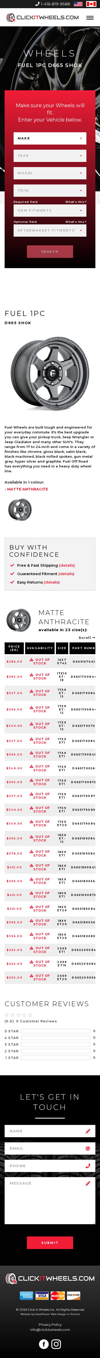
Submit (50, 1243)
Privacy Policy (50, 1324)
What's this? (76, 202)
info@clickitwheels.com (50, 1330)
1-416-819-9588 (55, 4)
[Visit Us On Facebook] (44, 1344)
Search (50, 252)
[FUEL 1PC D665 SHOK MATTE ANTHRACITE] (20, 509)
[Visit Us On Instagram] (56, 1344)
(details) (67, 565)
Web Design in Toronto (65, 1314)
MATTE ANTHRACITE (27, 489)
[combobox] (50, 138)
